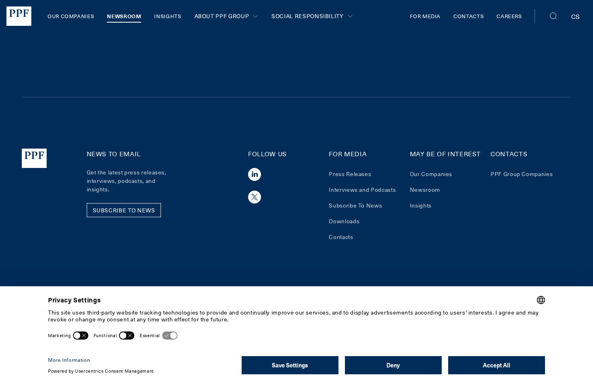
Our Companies (71, 16)
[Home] (18, 16)
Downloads (344, 221)
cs (575, 16)
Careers (509, 16)
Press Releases (350, 174)
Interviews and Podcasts (362, 189)
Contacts (468, 16)
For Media (425, 16)
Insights (167, 16)
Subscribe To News (355, 205)
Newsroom (124, 16)
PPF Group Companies (522, 174)
